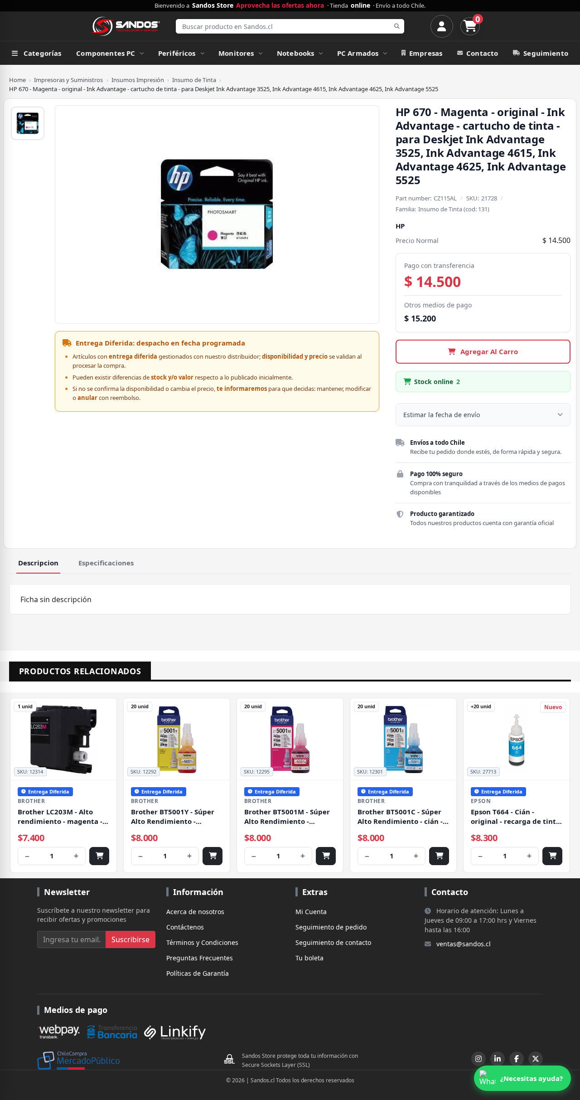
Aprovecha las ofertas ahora (280, 5)
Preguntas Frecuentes (199, 958)
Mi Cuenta (311, 911)
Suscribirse (130, 939)
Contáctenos (185, 927)
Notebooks (295, 53)
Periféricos (177, 53)
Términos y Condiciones (202, 942)
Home (17, 80)
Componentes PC (105, 53)
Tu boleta (309, 958)
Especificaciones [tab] (106, 562)
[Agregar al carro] (99, 856)
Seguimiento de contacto (333, 942)
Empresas (425, 53)
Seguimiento (545, 53)
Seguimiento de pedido (331, 927)
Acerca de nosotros (195, 911)
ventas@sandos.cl (463, 943)
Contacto (482, 53)
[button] (522, 1078)
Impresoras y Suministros (68, 80)
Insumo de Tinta (194, 80)
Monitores (236, 53)
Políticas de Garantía (197, 973)
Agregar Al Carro (488, 351)
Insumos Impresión (137, 80)
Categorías (43, 53)
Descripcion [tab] (38, 562)
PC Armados (358, 53)
